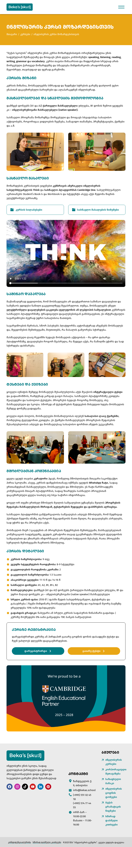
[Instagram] (17, 787)
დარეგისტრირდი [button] (35, 651)
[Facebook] (10, 787)
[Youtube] (33, 787)
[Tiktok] (25, 787)
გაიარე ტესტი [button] (91, 651)
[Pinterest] (48, 787)
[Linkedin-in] (40, 787)
